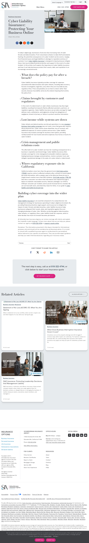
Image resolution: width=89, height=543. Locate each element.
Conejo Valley (63, 506)
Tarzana (54, 517)
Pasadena (61, 514)
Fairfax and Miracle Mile (31, 508)
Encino (22, 508)
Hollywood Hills (39, 510)
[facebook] (69, 435)
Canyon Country (39, 506)
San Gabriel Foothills (29, 516)
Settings (55, 536)
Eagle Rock (10, 508)
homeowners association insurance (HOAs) (13, 505)
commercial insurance (65, 503)
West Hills (33, 519)
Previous (21, 243)
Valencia (3, 519)
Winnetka (76, 519)
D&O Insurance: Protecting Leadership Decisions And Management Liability (22, 382)
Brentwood (4, 506)
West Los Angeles (52, 519)
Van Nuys (18, 519)
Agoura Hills (45, 505)
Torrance (77, 517)
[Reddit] (24, 43)
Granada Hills (70, 508)
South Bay (22, 517)
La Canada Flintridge (67, 510)
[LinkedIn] (28, 43)
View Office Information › (31, 445)
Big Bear (84, 505)
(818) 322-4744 (37, 223)
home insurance (27, 503)
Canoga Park (30, 506)
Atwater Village (65, 505)
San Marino (38, 516)
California (33, 505)
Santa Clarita (58, 516)
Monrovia (56, 512)
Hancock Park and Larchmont (9, 510)
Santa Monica (67, 516)
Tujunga (82, 517)
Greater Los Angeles (81, 508)
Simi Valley (16, 517)
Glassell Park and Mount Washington (49, 508)
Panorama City (53, 514)
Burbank (10, 506)
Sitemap (46, 494)
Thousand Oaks (62, 517)
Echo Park (16, 508)
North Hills (78, 512)
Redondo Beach (77, 514)
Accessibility (4, 494)
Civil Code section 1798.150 (62, 177)
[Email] (32, 43)
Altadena (52, 505)
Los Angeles (11, 512)
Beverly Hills (78, 505)
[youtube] (85, 435)
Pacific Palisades (43, 514)
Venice (23, 519)
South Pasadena (30, 517)
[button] (85, 2)
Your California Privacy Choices (10, 499)
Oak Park (31, 514)
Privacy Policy (14, 494)
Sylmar (50, 517)
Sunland (44, 517)
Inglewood (53, 510)
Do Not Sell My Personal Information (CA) (33, 499)
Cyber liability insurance (36, 61)
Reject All (50, 540)
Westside (70, 519)
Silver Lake (9, 517)
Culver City (71, 506)
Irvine (58, 510)
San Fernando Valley (7, 516)
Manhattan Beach (31, 512)
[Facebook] (17, 43)
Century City (48, 506)
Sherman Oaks (75, 516)
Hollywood (47, 510)
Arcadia (58, 505)
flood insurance (45, 503)
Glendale (63, 508)
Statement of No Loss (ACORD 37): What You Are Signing (22, 308)
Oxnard (36, 514)
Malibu (23, 512)
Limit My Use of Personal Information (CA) (59, 499)
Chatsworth (55, 506)
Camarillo (23, 506)
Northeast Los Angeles (14, 514)
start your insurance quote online (55, 442)
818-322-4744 (57, 266)
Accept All (39, 540)
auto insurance (36, 503)
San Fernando (18, 516)
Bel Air (72, 505)
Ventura (28, 519)
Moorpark (63, 512)
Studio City (39, 517)
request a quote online (51, 223)
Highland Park (30, 510)
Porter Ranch (68, 514)
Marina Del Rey (41, 512)
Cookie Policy (26, 494)
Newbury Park (70, 512)
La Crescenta (77, 510)
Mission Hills (49, 512)
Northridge (25, 514)
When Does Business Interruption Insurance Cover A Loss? (64, 331)
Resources (18, 304)
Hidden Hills (22, 510)
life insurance (55, 503)
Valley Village (11, 519)
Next (68, 243)
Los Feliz (18, 512)
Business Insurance (14, 17)
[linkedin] (81, 435)
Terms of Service (37, 494)
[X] (21, 43)
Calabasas (17, 506)
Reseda (84, 514)
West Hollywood (41, 519)
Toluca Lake (70, 517)
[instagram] (73, 435)
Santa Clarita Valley (48, 516)
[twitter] (77, 435)
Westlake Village (62, 519)
